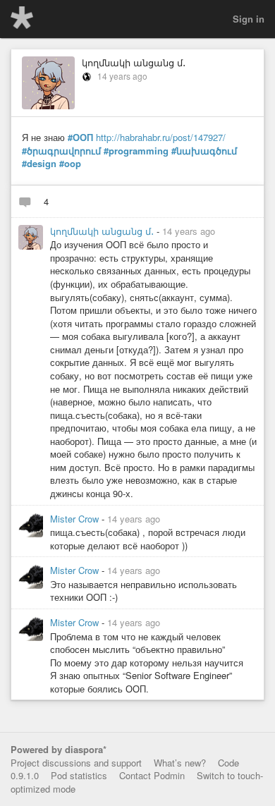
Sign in (248, 18)
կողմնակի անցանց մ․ (133, 62)
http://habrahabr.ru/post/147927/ (161, 137)
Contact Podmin (152, 775)
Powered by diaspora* (58, 749)
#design (39, 163)
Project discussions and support (76, 762)
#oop (70, 163)
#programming (136, 151)
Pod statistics (79, 775)
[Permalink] (223, 231)
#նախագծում (204, 151)
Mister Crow (76, 518)
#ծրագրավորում (61, 151)
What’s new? (180, 762)
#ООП (80, 137)
